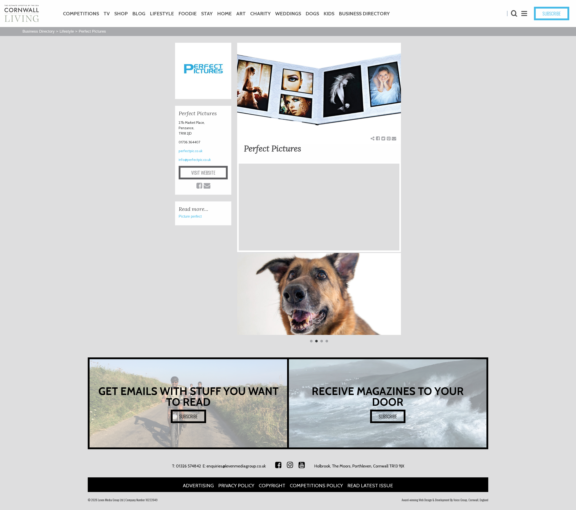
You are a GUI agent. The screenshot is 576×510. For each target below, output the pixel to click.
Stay (207, 14)
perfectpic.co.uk (190, 151)
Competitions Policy (316, 486)
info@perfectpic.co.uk (195, 160)
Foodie (187, 14)
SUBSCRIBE (551, 13)
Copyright (272, 486)
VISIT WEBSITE (203, 172)
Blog (138, 14)
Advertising (198, 486)
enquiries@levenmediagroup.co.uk (236, 466)
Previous (230, 296)
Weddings (288, 14)
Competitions (81, 14)
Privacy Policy (236, 486)
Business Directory (364, 14)
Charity (260, 14)
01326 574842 (188, 466)
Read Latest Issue (370, 486)
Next (407, 296)
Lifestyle (162, 14)
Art (241, 14)
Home (224, 14)
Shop (121, 14)
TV (107, 14)
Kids (329, 14)
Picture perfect (190, 216)
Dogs (312, 14)
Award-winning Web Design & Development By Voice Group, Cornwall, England (445, 499)
